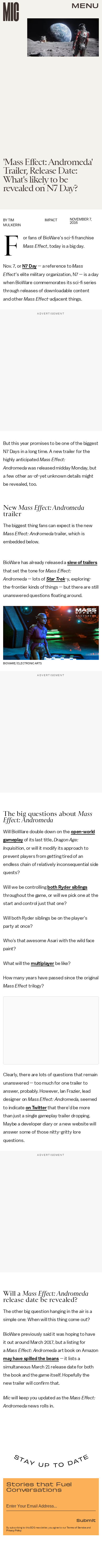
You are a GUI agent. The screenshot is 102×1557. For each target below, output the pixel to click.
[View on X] (51, 1030)
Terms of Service (76, 1527)
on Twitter (36, 1107)
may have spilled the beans (31, 1358)
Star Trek (55, 579)
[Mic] (11, 11)
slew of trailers (82, 562)
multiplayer (42, 963)
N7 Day (29, 266)
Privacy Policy (13, 1530)
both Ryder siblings (67, 887)
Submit (86, 1520)
